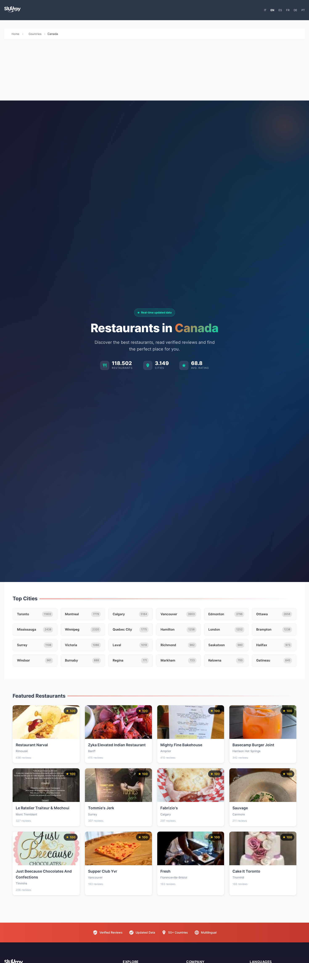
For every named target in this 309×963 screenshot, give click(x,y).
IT (265, 10)
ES (280, 10)
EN (272, 10)
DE (295, 10)
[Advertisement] (154, 71)
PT (303, 10)
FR (287, 10)
